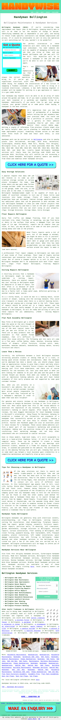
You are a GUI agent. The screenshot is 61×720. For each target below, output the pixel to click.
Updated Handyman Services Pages (32, 703)
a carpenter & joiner (11, 624)
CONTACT (48, 12)
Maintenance (34, 661)
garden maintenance (10, 528)
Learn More (32, 719)
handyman (18, 156)
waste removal (36, 626)
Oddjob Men (33, 665)
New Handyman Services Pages (14, 703)
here (32, 566)
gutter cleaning (38, 618)
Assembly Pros (34, 674)
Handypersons (7, 665)
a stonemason (40, 624)
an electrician (8, 626)
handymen (15, 518)
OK (39, 719)
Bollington (38, 139)
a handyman (36, 616)
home (19, 611)
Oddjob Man (20, 665)
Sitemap (3, 703)
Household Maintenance (16, 655)
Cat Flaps (34, 676)
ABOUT (42, 12)
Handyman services (16, 564)
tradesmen (6, 635)
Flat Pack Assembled (50, 674)
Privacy (58, 703)
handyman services (27, 539)
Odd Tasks (45, 657)
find (8, 554)
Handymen (17, 657)
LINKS (37, 12)
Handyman (43, 663)
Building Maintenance (49, 661)
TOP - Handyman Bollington (13, 687)
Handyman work (7, 139)
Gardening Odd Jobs (31, 657)
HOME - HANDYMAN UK (30, 697)
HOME (32, 12)
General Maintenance (10, 659)
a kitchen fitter (22, 620)
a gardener (26, 622)
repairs (55, 520)
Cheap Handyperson (28, 659)
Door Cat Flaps (8, 676)
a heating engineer (33, 631)
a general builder (27, 628)
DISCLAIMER (55, 12)
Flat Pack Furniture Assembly (14, 674)
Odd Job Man (12, 661)
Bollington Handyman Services (19, 573)
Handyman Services (40, 667)
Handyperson (33, 655)
